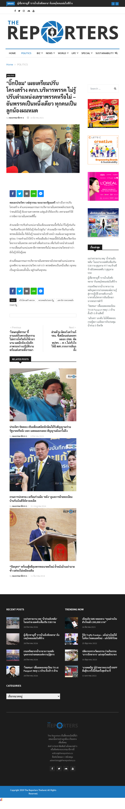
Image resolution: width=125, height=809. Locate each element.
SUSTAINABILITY (105, 53)
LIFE (74, 53)
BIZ (38, 53)
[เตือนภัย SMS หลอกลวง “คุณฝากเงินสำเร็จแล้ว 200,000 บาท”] (72, 623)
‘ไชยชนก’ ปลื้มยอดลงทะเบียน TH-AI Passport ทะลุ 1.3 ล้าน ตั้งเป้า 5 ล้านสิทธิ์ (101, 309)
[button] (113, 3)
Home (12, 53)
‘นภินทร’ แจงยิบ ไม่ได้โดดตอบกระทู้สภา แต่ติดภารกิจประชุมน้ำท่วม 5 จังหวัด (102, 322)
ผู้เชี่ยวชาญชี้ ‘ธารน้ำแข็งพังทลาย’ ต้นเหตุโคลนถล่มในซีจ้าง (45, 3)
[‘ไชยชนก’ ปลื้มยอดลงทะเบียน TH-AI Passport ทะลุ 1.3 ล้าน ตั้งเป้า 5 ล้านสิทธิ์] (13, 672)
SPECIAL (85, 53)
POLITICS (26, 53)
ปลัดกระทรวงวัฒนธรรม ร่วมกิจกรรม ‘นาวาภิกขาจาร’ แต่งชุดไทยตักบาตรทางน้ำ (99, 654)
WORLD (62, 53)
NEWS (49, 53)
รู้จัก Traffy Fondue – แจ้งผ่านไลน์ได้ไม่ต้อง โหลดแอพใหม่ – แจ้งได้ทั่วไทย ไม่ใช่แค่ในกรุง (99, 638)
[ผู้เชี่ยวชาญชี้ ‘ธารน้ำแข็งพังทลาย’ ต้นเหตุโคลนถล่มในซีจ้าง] (13, 639)
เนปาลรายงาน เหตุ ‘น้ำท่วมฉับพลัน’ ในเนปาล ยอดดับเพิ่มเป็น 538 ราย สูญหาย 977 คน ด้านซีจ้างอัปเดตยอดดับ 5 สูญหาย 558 (102, 265)
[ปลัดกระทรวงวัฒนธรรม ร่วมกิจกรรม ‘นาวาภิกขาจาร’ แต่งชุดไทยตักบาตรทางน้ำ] (72, 656)
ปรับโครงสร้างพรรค (27, 300)
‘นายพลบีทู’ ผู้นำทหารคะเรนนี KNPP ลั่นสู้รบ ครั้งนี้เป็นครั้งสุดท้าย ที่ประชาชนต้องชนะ (99, 670)
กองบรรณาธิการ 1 (16, 117)
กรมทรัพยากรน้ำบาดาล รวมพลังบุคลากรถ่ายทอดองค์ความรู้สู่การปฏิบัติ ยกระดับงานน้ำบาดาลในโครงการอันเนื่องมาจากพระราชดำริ (102, 293)
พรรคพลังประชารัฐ (46, 300)
